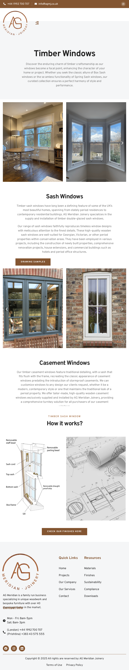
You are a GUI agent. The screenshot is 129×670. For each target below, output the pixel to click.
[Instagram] (123, 4)
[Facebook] (6, 648)
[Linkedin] (22, 648)
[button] (37, 23)
